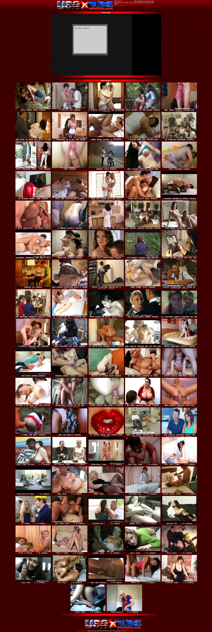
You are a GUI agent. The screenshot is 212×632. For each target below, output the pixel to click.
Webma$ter (130, 631)
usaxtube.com (82, 631)
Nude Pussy (124, 5)
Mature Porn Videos (130, 4)
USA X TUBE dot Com (128, 1)
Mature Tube (121, 4)
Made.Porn (140, 4)
